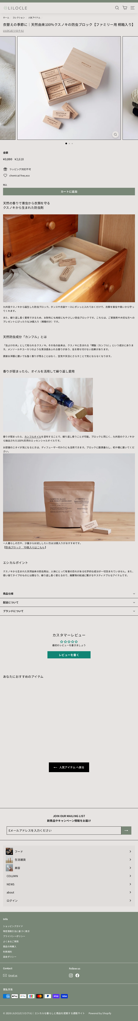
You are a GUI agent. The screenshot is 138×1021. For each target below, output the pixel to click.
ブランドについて (13, 611)
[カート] (125, 8)
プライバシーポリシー (14, 936)
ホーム (6, 17)
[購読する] (126, 830)
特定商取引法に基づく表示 (16, 931)
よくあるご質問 (11, 941)
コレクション (19, 17)
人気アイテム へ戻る (71, 767)
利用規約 (7, 951)
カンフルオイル (32, 436)
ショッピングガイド (13, 926)
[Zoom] (115, 134)
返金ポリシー (9, 956)
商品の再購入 (9, 946)
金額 (5, 152)
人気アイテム (34, 17)
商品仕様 (8, 593)
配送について (11, 602)
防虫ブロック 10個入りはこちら (25, 547)
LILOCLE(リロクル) (13, 30)
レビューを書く (69, 655)
